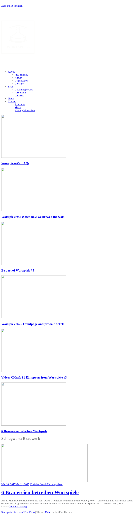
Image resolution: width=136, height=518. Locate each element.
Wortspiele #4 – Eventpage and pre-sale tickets (32, 324)
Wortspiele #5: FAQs (15, 163)
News (11, 98)
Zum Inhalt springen (12, 5)
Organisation (21, 80)
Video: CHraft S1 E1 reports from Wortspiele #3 (34, 377)
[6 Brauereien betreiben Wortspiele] (44, 481)
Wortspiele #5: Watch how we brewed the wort (32, 216)
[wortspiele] (17, 52)
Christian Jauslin (38, 484)
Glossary (19, 83)
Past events (20, 92)
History (18, 77)
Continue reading (18, 506)
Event (11, 86)
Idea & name (21, 74)
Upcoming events (24, 89)
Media (18, 107)
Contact (12, 101)
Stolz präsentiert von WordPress (18, 512)
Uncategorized (55, 484)
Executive (20, 104)
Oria (47, 512)
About (11, 71)
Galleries (19, 95)
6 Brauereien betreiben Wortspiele (24, 431)
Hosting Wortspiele (25, 110)
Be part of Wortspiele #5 (17, 270)
